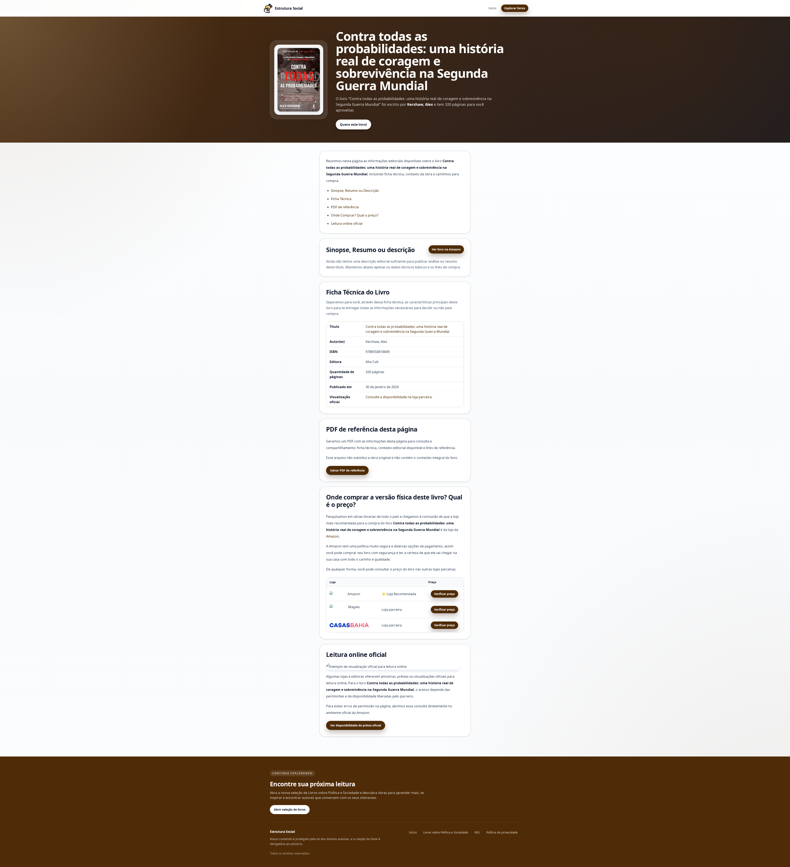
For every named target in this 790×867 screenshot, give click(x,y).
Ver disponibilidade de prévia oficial (355, 725)
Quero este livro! (353, 124)
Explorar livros (514, 8)
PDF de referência (345, 207)
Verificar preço (444, 594)
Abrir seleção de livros (290, 809)
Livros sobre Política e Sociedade (445, 832)
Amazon (332, 536)
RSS (477, 832)
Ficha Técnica (341, 199)
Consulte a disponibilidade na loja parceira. (399, 397)
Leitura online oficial (346, 223)
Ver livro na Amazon (446, 249)
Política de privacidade (502, 832)
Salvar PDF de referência (347, 470)
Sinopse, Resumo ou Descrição (355, 190)
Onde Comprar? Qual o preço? (354, 215)
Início (492, 8)
